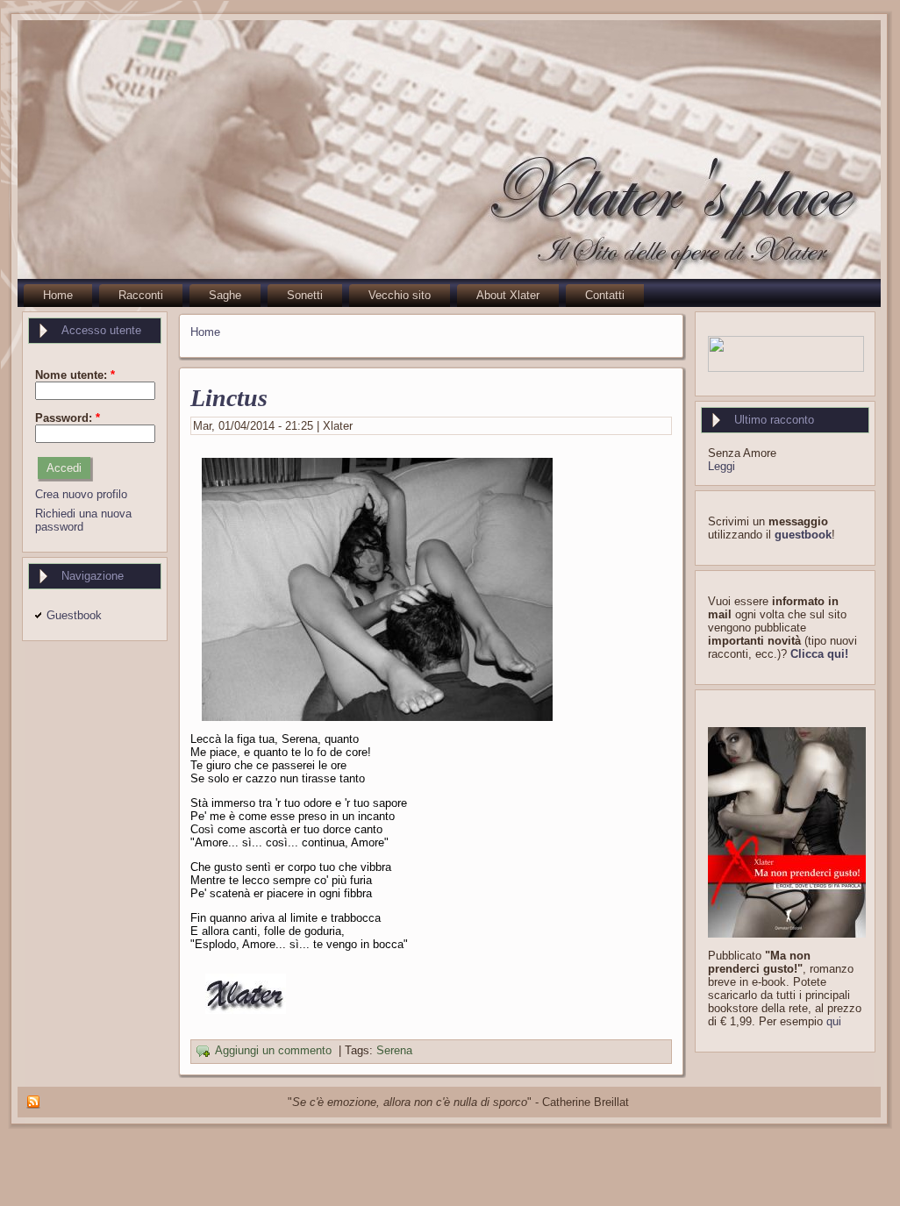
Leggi (721, 466)
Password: (67, 418)
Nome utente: (75, 375)
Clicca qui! (819, 653)
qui (833, 1021)
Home (205, 332)
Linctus (229, 397)
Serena (394, 1051)
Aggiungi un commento (273, 1051)
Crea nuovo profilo (81, 494)
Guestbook (74, 615)
